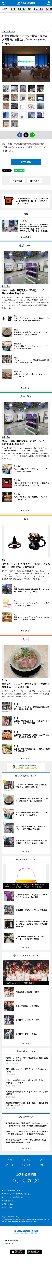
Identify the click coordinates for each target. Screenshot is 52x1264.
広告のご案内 (8, 1204)
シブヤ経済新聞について (12, 1190)
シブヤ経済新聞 (26, 3)
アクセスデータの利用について (14, 1197)
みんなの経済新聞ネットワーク (26, 1232)
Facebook (15, 1180)
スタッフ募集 (8, 1208)
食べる (13, 9)
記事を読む (26, 162)
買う (29, 9)
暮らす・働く (38, 9)
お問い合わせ (8, 1201)
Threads (36, 1180)
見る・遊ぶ (22, 9)
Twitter (22, 1180)
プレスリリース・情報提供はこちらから (17, 1194)
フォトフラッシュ (8, 31)
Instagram (29, 1180)
